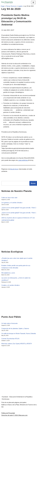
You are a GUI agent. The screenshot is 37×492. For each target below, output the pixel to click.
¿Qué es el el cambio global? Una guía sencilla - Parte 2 (18, 207)
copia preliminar (23, 160)
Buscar (33, 183)
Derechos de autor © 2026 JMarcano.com (14, 415)
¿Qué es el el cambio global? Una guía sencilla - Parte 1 (18, 212)
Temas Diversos (11, 6)
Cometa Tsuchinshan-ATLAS (10, 338)
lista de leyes (14, 169)
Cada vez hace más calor (9, 197)
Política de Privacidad (8, 413)
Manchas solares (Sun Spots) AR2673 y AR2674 (16, 343)
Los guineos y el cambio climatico (11, 202)
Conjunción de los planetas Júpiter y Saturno (15, 328)
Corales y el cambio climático (10, 285)
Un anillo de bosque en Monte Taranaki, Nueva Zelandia (18, 333)
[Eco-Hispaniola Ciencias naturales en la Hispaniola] (7, 2)
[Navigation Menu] (33, 2)
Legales (20, 6)
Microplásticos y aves (8, 273)
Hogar (2, 6)
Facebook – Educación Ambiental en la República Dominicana (17, 398)
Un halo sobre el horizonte (9, 323)
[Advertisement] (10, 236)
